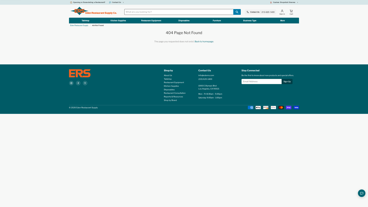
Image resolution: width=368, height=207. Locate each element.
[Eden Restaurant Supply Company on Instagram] (71, 83)
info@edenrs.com (206, 75)
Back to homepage (204, 41)
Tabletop (85, 20)
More (282, 20)
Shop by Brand (170, 100)
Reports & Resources (173, 96)
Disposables (183, 20)
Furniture (217, 20)
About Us (168, 75)
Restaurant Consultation (175, 93)
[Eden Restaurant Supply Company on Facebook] (78, 83)
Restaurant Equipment (151, 20)
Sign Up (287, 81)
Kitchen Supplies (118, 20)
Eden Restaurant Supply (79, 25)
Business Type (249, 20)
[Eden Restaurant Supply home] (85, 73)
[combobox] (178, 12)
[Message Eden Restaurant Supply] (361, 193)
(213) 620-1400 (205, 79)
